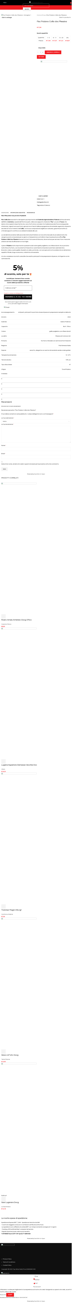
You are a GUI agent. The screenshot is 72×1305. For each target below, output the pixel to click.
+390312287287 (23, 1297)
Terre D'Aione (5, 1059)
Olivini (3, 769)
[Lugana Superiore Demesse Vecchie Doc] (18, 693)
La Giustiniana (5, 1206)
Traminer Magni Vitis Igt (11, 910)
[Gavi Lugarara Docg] (18, 1128)
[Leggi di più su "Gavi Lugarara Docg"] (3, 1199)
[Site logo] (36, 2)
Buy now (41, 56)
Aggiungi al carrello (53, 52)
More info (3, 1294)
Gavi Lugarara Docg (10, 1202)
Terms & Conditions (9, 1262)
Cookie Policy (7, 1265)
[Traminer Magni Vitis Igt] (18, 838)
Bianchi (46, 202)
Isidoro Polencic (45, 205)
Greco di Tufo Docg (9, 1055)
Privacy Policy (7, 1259)
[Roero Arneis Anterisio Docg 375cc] (18, 548)
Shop (43, 15)
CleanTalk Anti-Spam (39, 1238)
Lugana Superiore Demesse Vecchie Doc (19, 765)
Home (39, 15)
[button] (3, 616)
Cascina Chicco (6, 624)
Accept (10, 1294)
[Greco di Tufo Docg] (18, 983)
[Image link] (7, 1250)
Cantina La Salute (7, 914)
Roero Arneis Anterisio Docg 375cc (16, 620)
